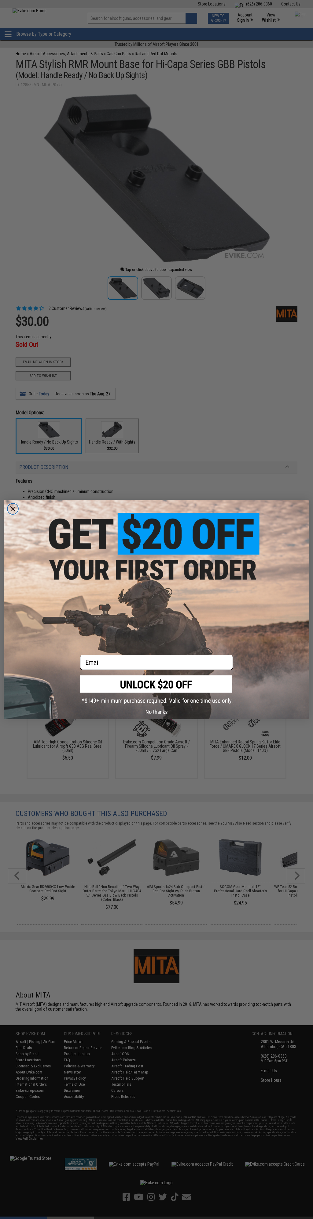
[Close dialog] (12, 508)
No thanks (156, 712)
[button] (156, 689)
